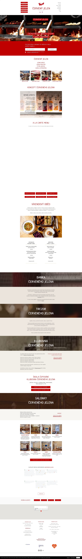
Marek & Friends (58, 5)
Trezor (41, 309)
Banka (41, 277)
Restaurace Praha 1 (41, 10)
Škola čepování (38, 368)
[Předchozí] (2, 28)
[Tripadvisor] (43, 550)
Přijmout (78, 557)
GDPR (54, 534)
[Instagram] (41, 550)
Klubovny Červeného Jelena (29, 355)
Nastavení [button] (68, 557)
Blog (60, 11)
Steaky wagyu (59, 8)
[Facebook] (39, 550)
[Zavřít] (80, 557)
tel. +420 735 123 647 (28, 525)
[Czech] (40, 12)
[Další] (80, 28)
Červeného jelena (41, 281)
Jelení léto (59, 2)
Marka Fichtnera (41, 362)
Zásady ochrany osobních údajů (45, 557)
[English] (42, 12)
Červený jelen (41, 59)
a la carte (39, 297)
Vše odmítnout (73, 557)
